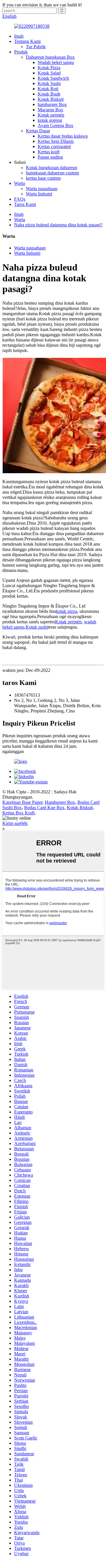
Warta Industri (39, 193)
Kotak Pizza (49, 67)
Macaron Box (50, 109)
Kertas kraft (48, 151)
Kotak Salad (49, 72)
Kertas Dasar (38, 130)
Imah (19, 36)
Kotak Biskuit (51, 99)
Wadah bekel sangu (56, 62)
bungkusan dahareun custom (52, 172)
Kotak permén (51, 114)
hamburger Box (52, 104)
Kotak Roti (48, 88)
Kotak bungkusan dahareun (51, 167)
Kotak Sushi (49, 83)
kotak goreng (50, 120)
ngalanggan (13, 751)
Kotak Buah (49, 93)
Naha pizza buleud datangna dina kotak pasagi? (58, 224)
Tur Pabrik (36, 46)
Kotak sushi (37, 627)
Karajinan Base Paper (22, 802)
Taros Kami (25, 204)
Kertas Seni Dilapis (56, 141)
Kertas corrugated (54, 146)
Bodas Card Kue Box (44, 807)
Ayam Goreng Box (55, 125)
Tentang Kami (27, 41)
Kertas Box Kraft (18, 812)
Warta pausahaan (41, 188)
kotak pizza (66, 611)
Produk (21, 51)
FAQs (19, 199)
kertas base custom (43, 178)
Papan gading (50, 157)
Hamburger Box (60, 802)
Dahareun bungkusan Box (50, 57)
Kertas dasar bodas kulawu (63, 135)
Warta (19, 183)
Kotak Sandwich (53, 78)
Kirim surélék (15, 823)
